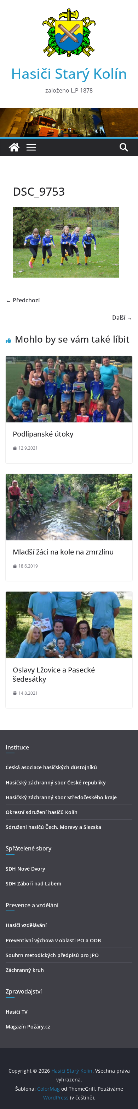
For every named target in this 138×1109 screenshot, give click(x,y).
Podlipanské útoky (43, 434)
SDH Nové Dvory (25, 868)
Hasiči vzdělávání (26, 925)
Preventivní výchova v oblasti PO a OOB (53, 940)
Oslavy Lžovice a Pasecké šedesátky (54, 674)
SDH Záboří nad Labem (33, 883)
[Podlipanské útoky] (69, 361)
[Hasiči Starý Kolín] (69, 113)
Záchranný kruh (25, 970)
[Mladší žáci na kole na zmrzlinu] (69, 479)
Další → (122, 317)
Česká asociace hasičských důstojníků (51, 767)
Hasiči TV (17, 1011)
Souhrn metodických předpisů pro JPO (52, 955)
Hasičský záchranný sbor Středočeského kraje (61, 797)
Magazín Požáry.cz (28, 1026)
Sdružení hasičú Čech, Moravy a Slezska (53, 827)
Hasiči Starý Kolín (69, 73)
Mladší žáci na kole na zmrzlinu (63, 552)
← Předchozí (23, 300)
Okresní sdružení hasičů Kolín (41, 812)
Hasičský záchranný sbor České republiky (56, 782)
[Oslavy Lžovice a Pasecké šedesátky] (69, 596)
